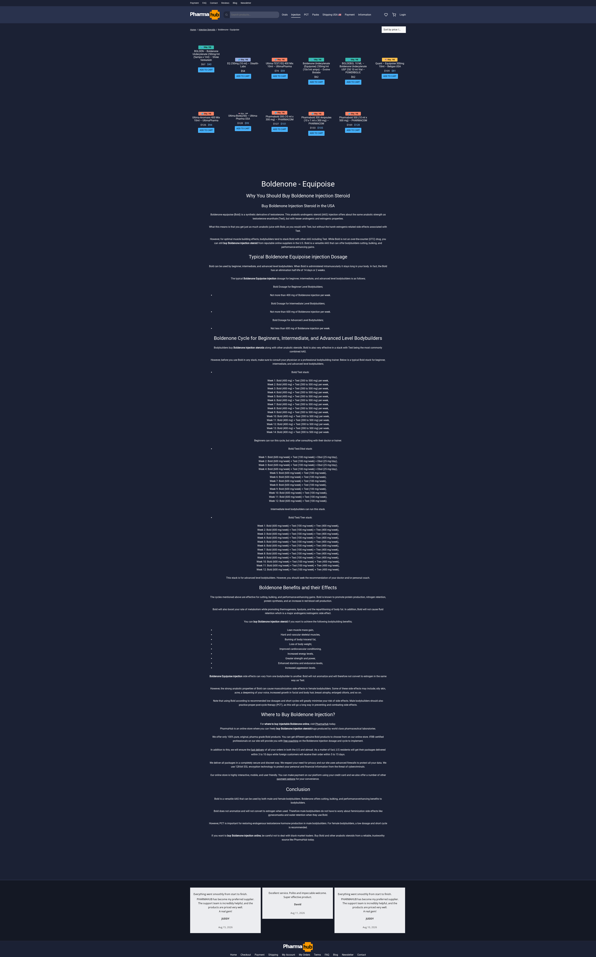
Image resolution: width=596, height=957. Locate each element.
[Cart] (394, 15)
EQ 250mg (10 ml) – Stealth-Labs (243, 65)
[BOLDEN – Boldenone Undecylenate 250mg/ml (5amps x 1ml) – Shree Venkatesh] (206, 41)
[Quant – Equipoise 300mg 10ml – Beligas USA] (390, 47)
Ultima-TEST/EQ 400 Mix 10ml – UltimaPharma (279, 65)
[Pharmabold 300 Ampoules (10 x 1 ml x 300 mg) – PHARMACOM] (316, 101)
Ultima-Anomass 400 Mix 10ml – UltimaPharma (206, 119)
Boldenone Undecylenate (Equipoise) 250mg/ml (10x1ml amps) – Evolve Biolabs (316, 68)
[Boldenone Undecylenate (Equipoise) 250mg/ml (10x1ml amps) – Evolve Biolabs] (316, 47)
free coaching (290, 740)
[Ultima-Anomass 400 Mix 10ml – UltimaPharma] (206, 101)
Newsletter (246, 3)
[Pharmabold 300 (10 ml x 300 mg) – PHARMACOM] (280, 101)
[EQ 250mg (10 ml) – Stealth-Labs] (243, 47)
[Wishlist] (386, 15)
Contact (214, 3)
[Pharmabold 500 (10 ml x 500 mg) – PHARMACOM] (353, 101)
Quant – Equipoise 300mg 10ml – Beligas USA (389, 65)
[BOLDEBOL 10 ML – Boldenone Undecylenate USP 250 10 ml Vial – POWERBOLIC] (353, 47)
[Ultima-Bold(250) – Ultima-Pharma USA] (243, 101)
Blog (235, 3)
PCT (306, 14)
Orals (285, 14)
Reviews (225, 3)
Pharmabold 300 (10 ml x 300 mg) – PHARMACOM (279, 118)
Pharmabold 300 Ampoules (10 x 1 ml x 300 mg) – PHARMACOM (316, 120)
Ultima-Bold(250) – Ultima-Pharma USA (242, 117)
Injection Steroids (207, 29)
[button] (206, 69)
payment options (286, 778)
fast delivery (257, 749)
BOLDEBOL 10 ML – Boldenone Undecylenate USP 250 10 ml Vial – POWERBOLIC (353, 68)
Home (193, 29)
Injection (295, 14)
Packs (315, 14)
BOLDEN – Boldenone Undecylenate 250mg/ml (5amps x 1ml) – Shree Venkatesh (206, 56)
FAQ (204, 3)
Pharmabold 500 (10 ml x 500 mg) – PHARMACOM (353, 119)
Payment (194, 3)
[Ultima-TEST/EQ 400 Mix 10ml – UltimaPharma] (280, 47)
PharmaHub (322, 723)
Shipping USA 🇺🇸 (332, 14)
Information (364, 14)
